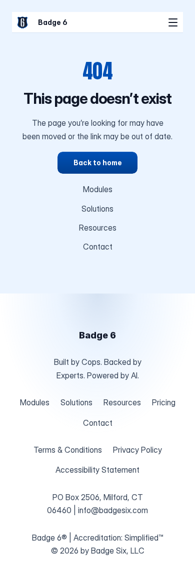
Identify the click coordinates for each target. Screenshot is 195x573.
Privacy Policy (137, 450)
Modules (97, 189)
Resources (97, 228)
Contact (97, 247)
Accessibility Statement (98, 470)
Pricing (164, 402)
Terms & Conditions (68, 450)
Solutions (98, 209)
